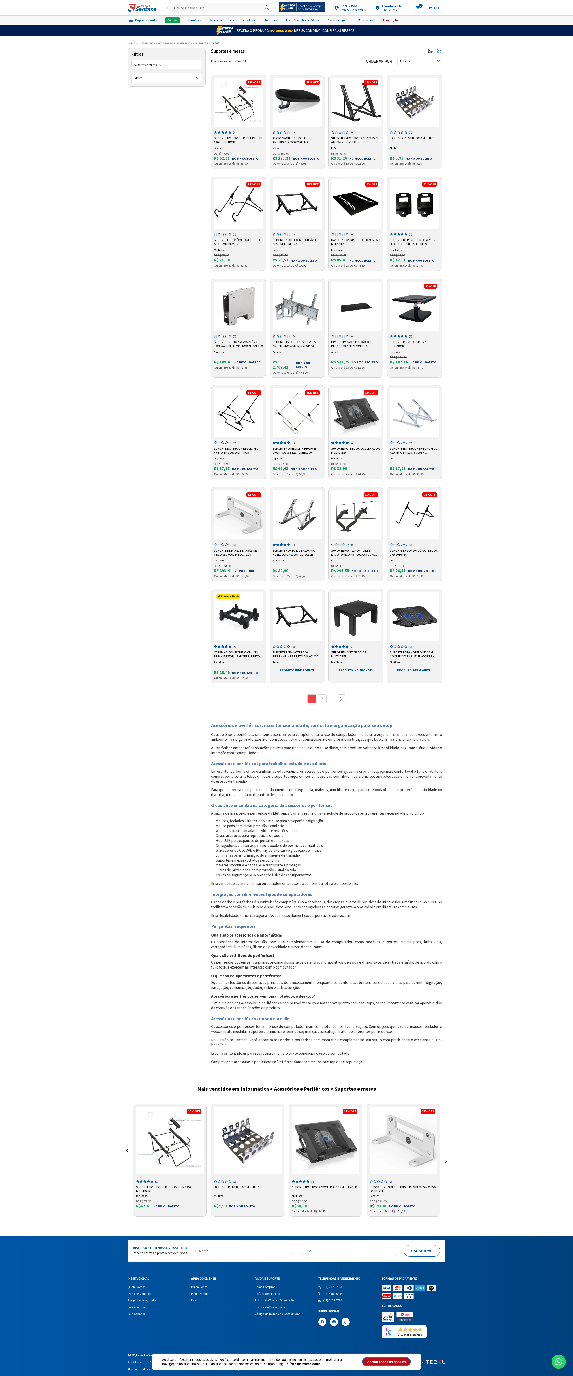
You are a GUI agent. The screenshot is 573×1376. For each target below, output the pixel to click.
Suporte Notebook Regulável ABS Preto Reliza (294, 242)
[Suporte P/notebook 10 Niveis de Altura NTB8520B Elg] (356, 102)
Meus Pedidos (200, 1294)
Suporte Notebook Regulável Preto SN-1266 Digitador (236, 450)
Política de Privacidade (302, 1364)
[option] (170, 1160)
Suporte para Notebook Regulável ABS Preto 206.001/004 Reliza (296, 654)
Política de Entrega (267, 1294)
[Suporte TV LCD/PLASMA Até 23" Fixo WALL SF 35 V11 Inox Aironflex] (238, 306)
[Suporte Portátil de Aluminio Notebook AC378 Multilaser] (297, 514)
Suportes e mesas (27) (148, 64)
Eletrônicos (366, 20)
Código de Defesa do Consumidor (277, 1314)
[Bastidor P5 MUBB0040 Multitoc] (414, 102)
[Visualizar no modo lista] (430, 51)
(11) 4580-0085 (332, 1294)
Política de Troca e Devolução (274, 1300)
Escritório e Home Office (302, 20)
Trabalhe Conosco (140, 1294)
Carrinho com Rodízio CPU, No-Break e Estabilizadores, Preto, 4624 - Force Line (237, 654)
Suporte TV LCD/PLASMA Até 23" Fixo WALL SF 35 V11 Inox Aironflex (238, 344)
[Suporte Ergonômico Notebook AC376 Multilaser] (238, 204)
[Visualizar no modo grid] (439, 51)
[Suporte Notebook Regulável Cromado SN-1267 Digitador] (297, 412)
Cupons (172, 20)
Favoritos (197, 1300)
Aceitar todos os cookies (386, 1362)
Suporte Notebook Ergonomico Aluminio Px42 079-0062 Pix (414, 450)
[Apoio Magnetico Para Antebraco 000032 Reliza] (297, 102)
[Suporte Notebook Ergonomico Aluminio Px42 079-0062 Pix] (414, 412)
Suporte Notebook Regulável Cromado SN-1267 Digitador (294, 450)
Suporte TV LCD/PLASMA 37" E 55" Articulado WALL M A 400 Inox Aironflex (296, 344)
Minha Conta (199, 1287)
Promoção (390, 20)
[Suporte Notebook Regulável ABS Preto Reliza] (297, 204)
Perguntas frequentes (142, 1300)
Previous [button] (127, 1156)
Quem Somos (137, 1287)
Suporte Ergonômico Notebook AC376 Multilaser (238, 242)
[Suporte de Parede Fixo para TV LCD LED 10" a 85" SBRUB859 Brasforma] (414, 204)
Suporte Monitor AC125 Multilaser (348, 654)
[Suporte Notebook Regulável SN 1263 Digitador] (238, 102)
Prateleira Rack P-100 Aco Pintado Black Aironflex (350, 344)
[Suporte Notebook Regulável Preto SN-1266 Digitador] (238, 412)
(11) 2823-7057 (332, 1300)
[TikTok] (346, 1322)
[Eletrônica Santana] (142, 8)
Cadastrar (422, 1251)
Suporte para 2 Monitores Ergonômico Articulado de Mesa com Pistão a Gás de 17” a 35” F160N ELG (355, 552)
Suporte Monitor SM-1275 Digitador (409, 344)
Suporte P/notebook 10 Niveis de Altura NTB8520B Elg (355, 140)
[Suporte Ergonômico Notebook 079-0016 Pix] (414, 514)
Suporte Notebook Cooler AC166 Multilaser (355, 450)
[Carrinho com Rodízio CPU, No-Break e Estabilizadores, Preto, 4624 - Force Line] (238, 616)
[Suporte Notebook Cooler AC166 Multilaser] (356, 412)
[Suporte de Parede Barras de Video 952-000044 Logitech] (238, 514)
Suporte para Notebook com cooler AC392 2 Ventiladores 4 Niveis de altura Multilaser (412, 654)
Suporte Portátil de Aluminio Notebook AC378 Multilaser (294, 552)
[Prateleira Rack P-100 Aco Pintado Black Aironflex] (356, 306)
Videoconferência (222, 20)
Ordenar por (379, 61)
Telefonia (271, 20)
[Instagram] (334, 1322)
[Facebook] (322, 1322)
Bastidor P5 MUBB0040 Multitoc (412, 138)
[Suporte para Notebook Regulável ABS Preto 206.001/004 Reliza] (297, 616)
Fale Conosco (137, 1314)
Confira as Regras (338, 30)
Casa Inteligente (338, 20)
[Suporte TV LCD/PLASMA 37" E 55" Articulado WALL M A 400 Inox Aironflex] (297, 306)
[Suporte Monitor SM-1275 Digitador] (414, 306)
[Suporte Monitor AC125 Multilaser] (356, 616)
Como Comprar (265, 1287)
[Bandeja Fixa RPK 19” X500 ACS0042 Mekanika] (356, 204)
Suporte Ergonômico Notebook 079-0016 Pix (414, 552)
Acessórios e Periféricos (175, 43)
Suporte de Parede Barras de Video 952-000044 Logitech (235, 552)
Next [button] (446, 1156)
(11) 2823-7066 (332, 1287)
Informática (193, 20)
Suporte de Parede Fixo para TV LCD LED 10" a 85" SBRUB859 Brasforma (412, 242)
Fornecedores (137, 1307)
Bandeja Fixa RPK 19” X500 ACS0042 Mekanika (355, 242)
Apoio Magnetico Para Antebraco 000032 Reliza (290, 140)
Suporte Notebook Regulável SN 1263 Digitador (238, 140)
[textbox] (219, 8)
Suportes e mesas (207, 43)
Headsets (249, 20)
